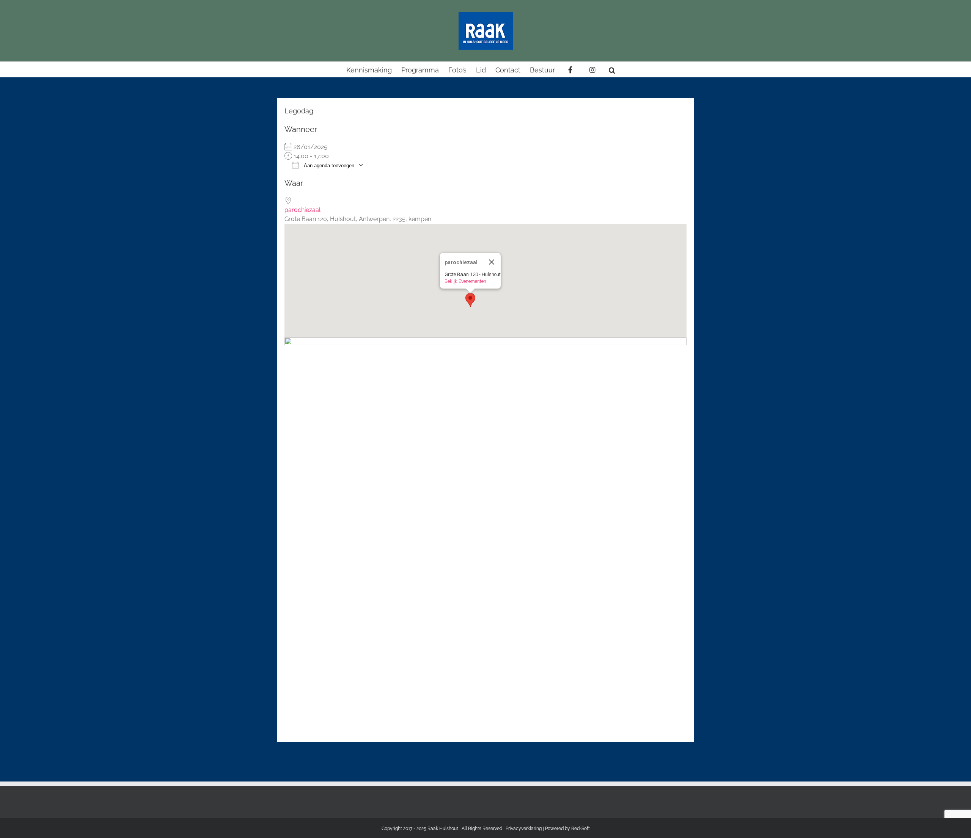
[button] (612, 69)
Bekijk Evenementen (465, 281)
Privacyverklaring (524, 828)
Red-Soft (580, 828)
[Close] (491, 262)
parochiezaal (302, 209)
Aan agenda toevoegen (328, 165)
